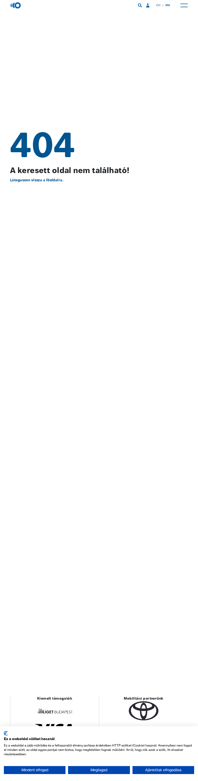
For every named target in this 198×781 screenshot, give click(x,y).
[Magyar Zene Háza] (16, 5)
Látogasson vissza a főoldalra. (36, 180)
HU (168, 5)
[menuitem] (140, 5)
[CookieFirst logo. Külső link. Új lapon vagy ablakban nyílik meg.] (6, 733)
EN (158, 5)
